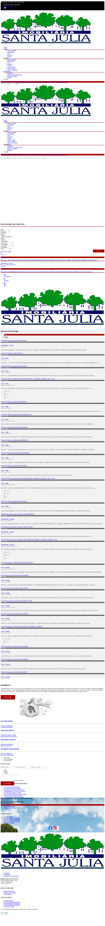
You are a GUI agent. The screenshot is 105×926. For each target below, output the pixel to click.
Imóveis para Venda (9, 82)
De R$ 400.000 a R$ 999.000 (12, 821)
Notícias (9, 77)
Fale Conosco (8, 894)
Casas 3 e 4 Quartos (12, 70)
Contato (6, 79)
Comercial (10, 55)
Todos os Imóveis (11, 50)
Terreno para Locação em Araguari (13, 795)
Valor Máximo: (4, 244)
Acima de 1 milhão (9, 822)
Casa (8, 53)
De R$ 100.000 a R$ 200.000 (12, 818)
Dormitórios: (4, 247)
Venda (6, 49)
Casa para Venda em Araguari (12, 787)
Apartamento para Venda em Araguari (14, 797)
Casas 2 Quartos (11, 68)
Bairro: (2, 238)
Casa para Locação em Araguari (12, 788)
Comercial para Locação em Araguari (14, 789)
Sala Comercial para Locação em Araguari (15, 794)
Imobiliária (10, 73)
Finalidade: (3, 232)
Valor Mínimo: (4, 241)
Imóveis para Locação (20, 82)
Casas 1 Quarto (11, 67)
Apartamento (10, 52)
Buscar (98, 251)
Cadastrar (7, 783)
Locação (6, 58)
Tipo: (2, 229)
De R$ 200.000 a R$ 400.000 (12, 819)
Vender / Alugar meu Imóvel (14, 74)
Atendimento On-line (10, 6)
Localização (7, 874)
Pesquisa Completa (12, 76)
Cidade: (3, 235)
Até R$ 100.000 (8, 817)
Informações (7, 71)
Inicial (5, 47)
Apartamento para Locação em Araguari (14, 791)
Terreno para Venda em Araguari (12, 792)
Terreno (9, 56)
